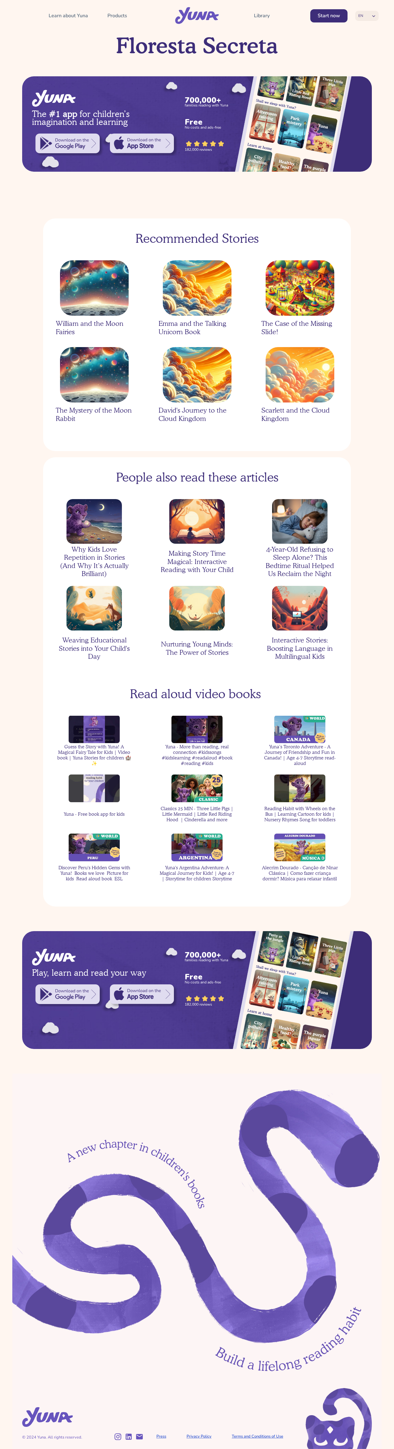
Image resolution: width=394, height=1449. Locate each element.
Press (161, 1436)
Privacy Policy (199, 1436)
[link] (67, 143)
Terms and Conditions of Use (257, 1436)
